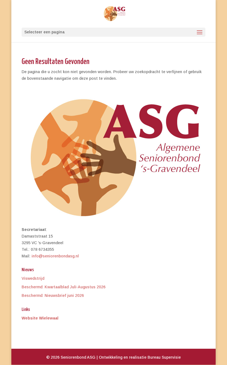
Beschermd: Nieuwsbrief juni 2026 (53, 295)
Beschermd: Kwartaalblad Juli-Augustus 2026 (63, 287)
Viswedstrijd (33, 278)
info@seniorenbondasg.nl (55, 256)
